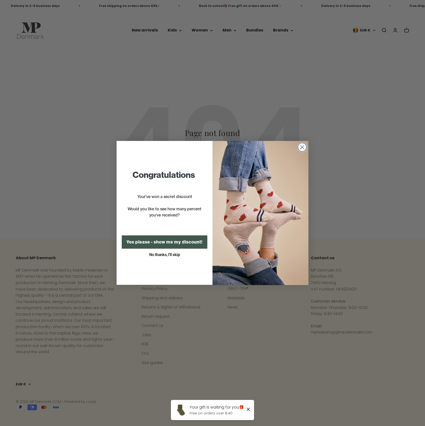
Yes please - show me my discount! (164, 242)
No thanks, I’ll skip (164, 255)
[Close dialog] (302, 147)
